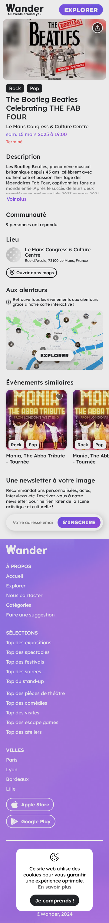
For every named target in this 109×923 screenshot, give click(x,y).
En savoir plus (54, 887)
